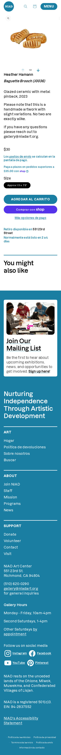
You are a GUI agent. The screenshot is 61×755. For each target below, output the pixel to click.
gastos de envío (20, 156)
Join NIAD (12, 484)
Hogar (9, 441)
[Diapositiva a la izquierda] (23, 70)
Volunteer (12, 541)
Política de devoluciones (25, 447)
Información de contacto (32, 748)
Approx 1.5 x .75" (17, 185)
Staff (8, 491)
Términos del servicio (22, 743)
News (8, 510)
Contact (11, 547)
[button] (25, 6)
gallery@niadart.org (21, 588)
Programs (12, 504)
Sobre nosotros (17, 453)
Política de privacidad (45, 737)
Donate (10, 534)
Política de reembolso (19, 737)
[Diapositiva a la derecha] (38, 70)
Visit (8, 554)
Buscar (10, 460)
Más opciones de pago (30, 217)
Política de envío (44, 743)
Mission (10, 497)
